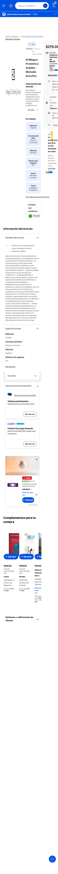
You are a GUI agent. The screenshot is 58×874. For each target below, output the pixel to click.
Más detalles (10, 366)
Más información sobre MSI (25, 395)
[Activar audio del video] (36, 459)
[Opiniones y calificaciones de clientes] (37, 618)
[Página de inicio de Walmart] (11, 6)
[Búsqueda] (45, 6)
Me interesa (30, 414)
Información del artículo (18, 228)
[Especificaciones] (37, 328)
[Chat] (52, 859)
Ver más (31, 110)
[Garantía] (35, 376)
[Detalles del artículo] (37, 237)
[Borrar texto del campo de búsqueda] (42, 5)
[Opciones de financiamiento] (37, 385)
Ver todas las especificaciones (37, 197)
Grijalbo (29, 48)
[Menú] (4, 6)
